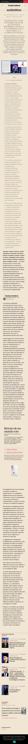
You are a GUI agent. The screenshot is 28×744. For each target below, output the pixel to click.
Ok (14, 741)
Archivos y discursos (13, 639)
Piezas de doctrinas (13, 686)
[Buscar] (25, 5)
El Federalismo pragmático (14, 691)
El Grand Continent (16, 80)
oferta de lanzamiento (17, 459)
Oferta (25, 1)
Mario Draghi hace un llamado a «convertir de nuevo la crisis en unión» (17, 645)
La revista (4, 729)
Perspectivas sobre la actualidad (9, 705)
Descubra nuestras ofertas (13, 452)
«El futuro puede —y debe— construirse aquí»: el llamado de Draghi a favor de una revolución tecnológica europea (17, 676)
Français (11, 9)
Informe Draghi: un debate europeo (9, 718)
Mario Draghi (7, 307)
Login (21, 1)
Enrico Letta (17, 305)
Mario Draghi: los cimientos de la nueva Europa (17, 659)
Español (16, 9)
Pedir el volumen (10, 449)
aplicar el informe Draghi (14, 124)
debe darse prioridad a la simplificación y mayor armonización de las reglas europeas (14, 384)
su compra (18, 458)
